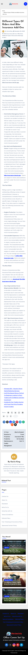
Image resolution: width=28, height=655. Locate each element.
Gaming (7, 596)
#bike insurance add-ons (10, 33)
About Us (4, 500)
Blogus (22, 650)
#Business (20, 33)
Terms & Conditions (7, 514)
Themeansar (13, 652)
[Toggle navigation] (2, 4)
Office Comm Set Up (14, 637)
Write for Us (5, 507)
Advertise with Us (7, 511)
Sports (7, 547)
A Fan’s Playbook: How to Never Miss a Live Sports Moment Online (12, 600)
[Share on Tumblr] (7, 416)
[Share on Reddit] (3, 416)
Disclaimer (5, 503)
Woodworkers (8, 580)
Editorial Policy (6, 518)
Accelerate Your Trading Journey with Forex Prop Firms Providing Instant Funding (14, 404)
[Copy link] (15, 416)
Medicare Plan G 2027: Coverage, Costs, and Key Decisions (12, 568)
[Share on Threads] (10, 416)
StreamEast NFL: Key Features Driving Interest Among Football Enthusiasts (13, 552)
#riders (4, 37)
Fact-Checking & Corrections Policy (12, 522)
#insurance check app (17, 35)
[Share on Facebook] (8, 412)
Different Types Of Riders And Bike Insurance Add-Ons (13, 24)
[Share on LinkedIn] (15, 412)
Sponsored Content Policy (9, 525)
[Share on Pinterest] (22, 412)
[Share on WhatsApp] (19, 412)
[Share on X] (11, 412)
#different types (6, 35)
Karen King (9, 31)
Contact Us (5, 496)
